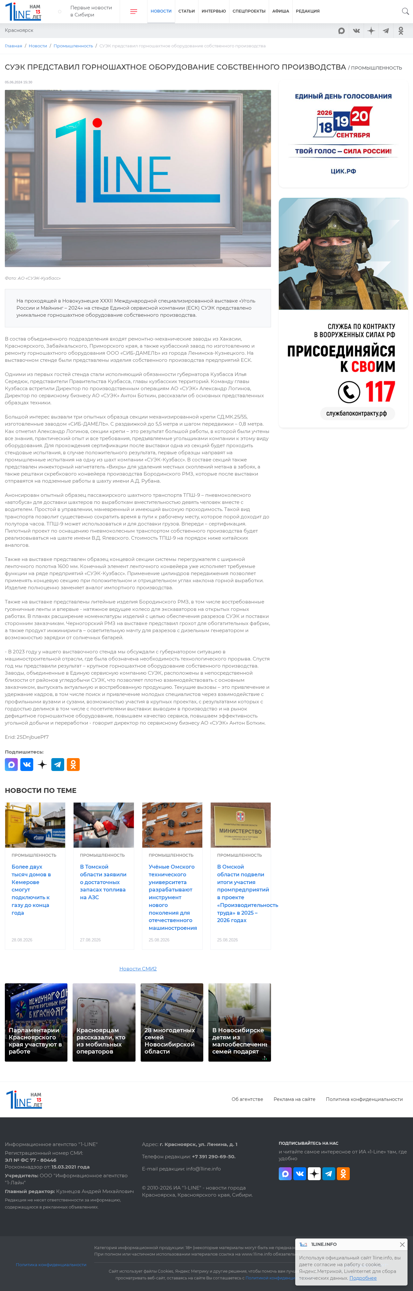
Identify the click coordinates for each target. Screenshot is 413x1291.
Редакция (308, 11)
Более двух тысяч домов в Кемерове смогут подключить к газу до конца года (31, 890)
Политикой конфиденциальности (280, 1278)
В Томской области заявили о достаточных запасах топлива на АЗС (103, 882)
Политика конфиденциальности (364, 1099)
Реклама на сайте (295, 1099)
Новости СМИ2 (138, 969)
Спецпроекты (249, 11)
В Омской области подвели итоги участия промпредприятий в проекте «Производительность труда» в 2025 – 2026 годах (244, 893)
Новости (161, 11)
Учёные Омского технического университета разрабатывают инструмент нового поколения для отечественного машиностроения (173, 897)
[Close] (402, 1244)
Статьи (186, 11)
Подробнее (363, 1278)
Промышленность (34, 855)
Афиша (280, 11)
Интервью (214, 11)
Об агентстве (247, 1099)
